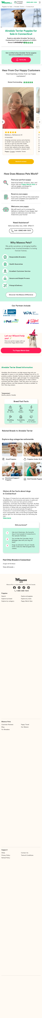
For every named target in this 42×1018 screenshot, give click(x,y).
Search (3, 596)
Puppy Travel (25, 724)
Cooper (12, 151)
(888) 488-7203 (31, 2)
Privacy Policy (5, 855)
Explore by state (26, 598)
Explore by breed (6, 598)
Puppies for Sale (7, 6)
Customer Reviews (7, 724)
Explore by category (7, 601)
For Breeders (5, 729)
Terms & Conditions (27, 855)
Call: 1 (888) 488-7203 (22, 230)
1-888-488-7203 (22, 591)
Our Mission (25, 727)
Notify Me (22, 60)
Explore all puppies (27, 596)
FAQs (3, 853)
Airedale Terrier (19, 6)
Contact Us (24, 853)
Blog (2, 727)
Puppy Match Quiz (28, 184)
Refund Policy (5, 858)
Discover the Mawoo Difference (21, 295)
